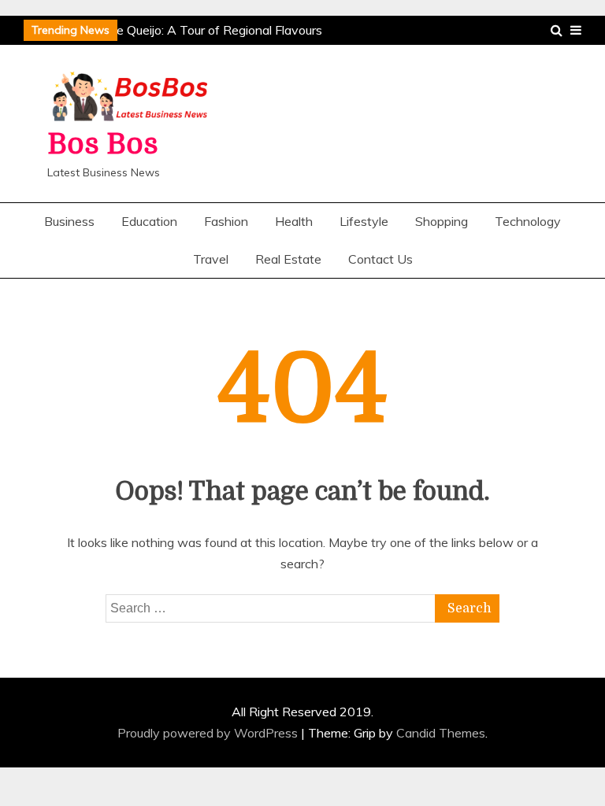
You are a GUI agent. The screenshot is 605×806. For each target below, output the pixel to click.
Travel (210, 259)
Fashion (226, 221)
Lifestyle (364, 221)
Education (149, 221)
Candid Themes (440, 733)
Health (294, 221)
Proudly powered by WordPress (209, 733)
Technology (528, 221)
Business (69, 221)
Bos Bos (102, 144)
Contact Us (380, 259)
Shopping (441, 221)
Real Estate (288, 259)
